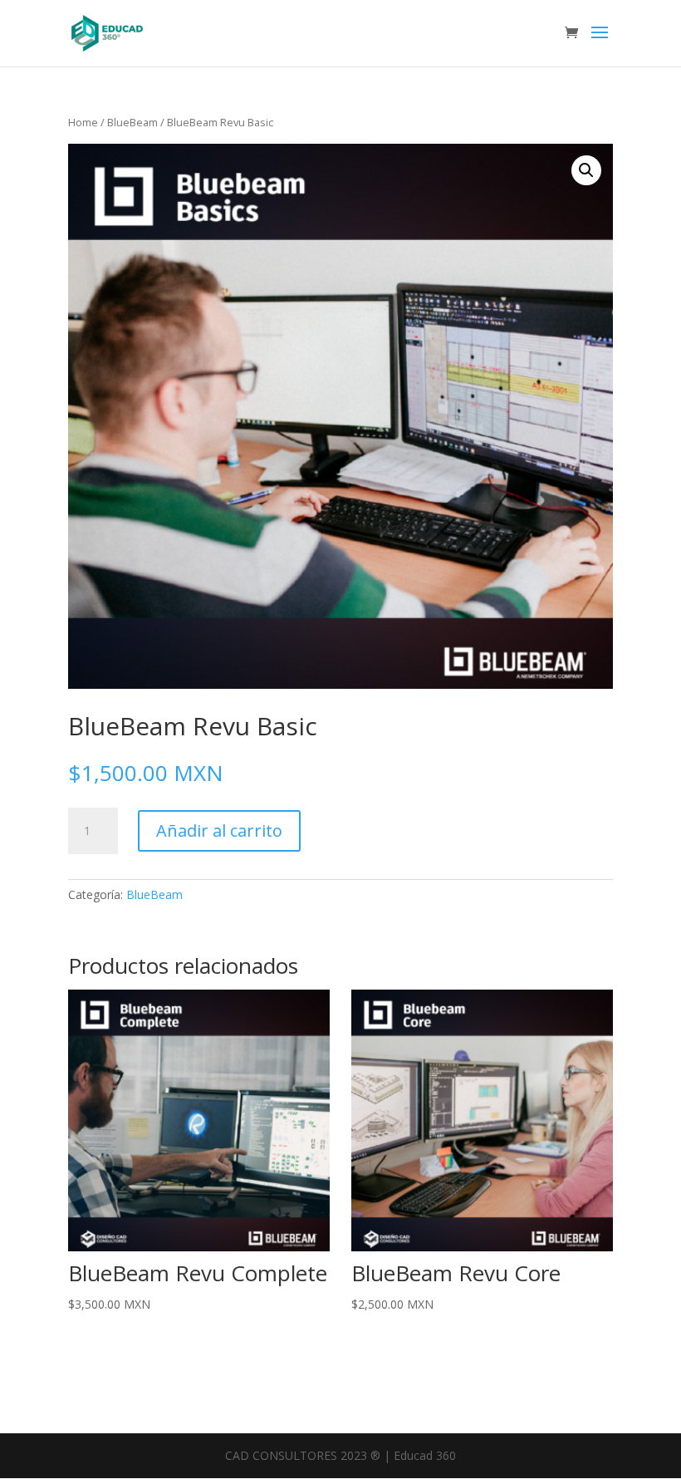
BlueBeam (132, 122)
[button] (586, 170)
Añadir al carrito (219, 830)
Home (83, 122)
